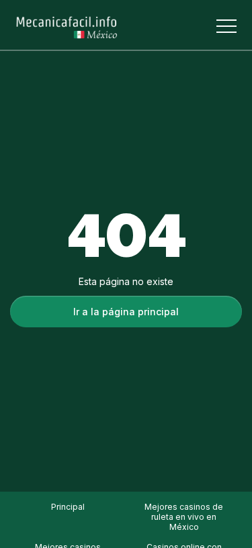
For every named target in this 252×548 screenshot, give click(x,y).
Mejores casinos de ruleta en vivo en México (183, 517)
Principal (68, 507)
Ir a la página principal (126, 311)
